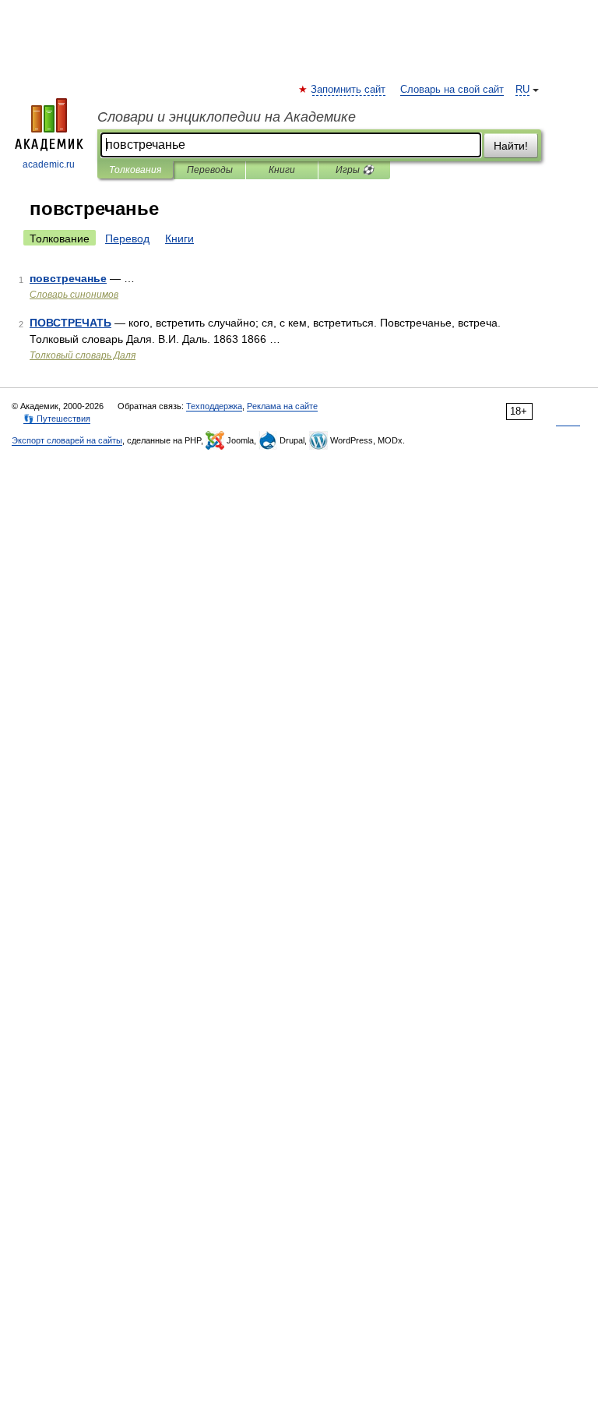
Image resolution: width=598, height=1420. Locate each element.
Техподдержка (214, 406)
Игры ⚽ (355, 169)
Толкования (135, 169)
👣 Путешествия (56, 418)
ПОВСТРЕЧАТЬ (70, 322)
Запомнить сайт (348, 89)
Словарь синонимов (74, 294)
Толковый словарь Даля (82, 355)
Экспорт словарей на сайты (67, 440)
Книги (282, 169)
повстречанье (68, 278)
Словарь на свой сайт (452, 89)
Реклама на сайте (282, 406)
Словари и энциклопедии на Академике (226, 117)
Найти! (511, 146)
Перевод (127, 238)
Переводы (210, 169)
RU (522, 89)
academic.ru (49, 164)
